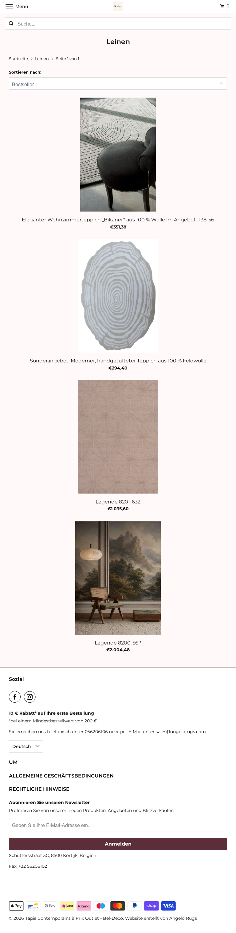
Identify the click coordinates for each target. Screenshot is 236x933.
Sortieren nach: (25, 72)
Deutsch (22, 746)
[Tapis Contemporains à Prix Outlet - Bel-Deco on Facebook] (16, 697)
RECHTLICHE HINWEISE (39, 789)
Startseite (19, 58)
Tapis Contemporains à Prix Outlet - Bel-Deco (74, 918)
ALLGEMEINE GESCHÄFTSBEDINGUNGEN (61, 776)
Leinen (42, 58)
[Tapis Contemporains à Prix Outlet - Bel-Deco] (118, 6)
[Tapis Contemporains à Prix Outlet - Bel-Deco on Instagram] (31, 697)
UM (13, 762)
